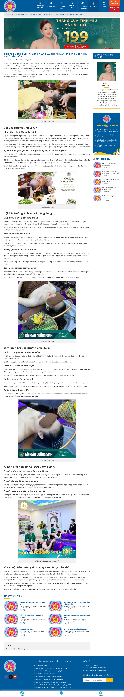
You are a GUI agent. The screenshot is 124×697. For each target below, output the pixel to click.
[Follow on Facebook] (6, 677)
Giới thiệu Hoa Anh (40, 7)
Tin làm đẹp (93, 6)
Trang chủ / (9, 14)
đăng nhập (17, 649)
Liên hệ (104, 6)
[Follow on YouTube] (15, 677)
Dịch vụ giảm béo (51, 7)
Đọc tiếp (22, 610)
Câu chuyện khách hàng (83, 7)
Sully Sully (28, 60)
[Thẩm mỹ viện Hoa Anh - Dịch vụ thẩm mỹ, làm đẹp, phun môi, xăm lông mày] (18, 6)
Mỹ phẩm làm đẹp (72, 7)
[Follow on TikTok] (11, 677)
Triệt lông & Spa (61, 7)
